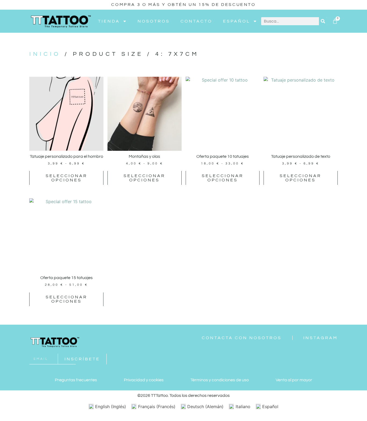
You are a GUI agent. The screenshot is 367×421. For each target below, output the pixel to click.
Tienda (109, 21)
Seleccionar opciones (66, 178)
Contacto (196, 21)
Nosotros (154, 21)
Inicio (45, 54)
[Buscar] (323, 21)
